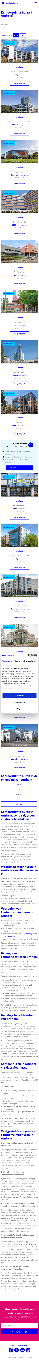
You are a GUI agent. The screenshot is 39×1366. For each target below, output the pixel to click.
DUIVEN (19, 790)
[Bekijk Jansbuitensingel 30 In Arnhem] (19, 485)
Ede (35, 933)
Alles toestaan (19, 695)
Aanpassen (18, 702)
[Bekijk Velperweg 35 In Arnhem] (19, 402)
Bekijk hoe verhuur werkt (19, 468)
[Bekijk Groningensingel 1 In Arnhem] (19, 201)
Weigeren (19, 709)
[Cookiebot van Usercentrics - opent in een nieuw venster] (28, 655)
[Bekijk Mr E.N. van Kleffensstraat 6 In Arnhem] (19, 535)
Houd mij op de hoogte (20, 1332)
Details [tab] (17, 661)
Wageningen (10, 936)
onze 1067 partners (14, 671)
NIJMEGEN (19, 795)
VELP (19, 785)
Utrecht (24, 1244)
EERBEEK (19, 804)
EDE (19, 800)
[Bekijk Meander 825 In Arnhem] (19, 151)
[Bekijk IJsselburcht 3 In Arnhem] (19, 301)
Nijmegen (30, 933)
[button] (19, 28)
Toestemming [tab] (7, 661)
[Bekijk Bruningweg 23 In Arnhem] (19, 635)
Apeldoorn (11, 1247)
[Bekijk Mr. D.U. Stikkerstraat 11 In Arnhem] (19, 51)
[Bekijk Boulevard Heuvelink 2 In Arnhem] (19, 585)
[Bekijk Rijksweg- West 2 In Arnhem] (19, 351)
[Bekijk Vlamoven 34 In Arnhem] (19, 735)
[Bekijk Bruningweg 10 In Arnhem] (19, 251)
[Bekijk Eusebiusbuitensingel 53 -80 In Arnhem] (19, 101)
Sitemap (29, 1357)
